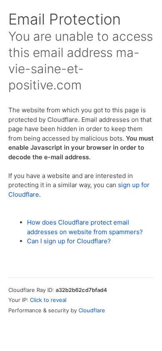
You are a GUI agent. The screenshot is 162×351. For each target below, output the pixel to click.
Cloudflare (92, 310)
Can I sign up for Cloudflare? (69, 241)
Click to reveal (48, 300)
